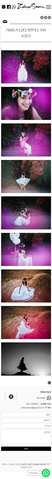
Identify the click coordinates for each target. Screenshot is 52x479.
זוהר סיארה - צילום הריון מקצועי (16, 466)
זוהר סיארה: (45, 403)
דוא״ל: (48, 407)
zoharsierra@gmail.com (32, 407)
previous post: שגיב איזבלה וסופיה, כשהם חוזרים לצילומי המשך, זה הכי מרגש (49, 17)
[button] (46, 473)
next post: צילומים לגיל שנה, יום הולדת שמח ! (45, 17)
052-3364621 (32, 403)
